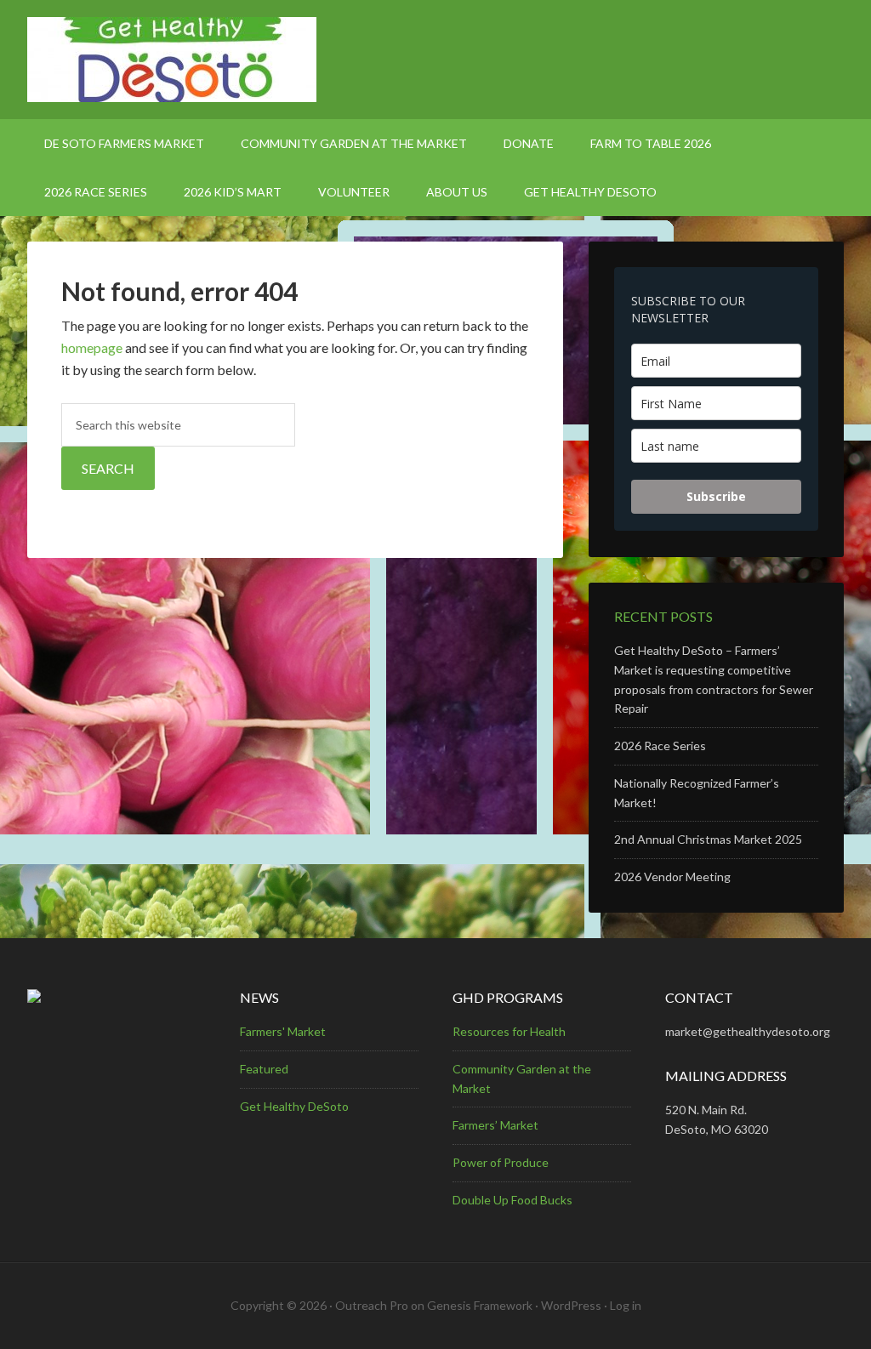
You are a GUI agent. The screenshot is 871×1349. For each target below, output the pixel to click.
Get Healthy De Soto (435, 59)
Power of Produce (501, 1162)
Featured (264, 1069)
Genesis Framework (479, 1305)
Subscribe (716, 496)
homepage (91, 347)
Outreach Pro (371, 1305)
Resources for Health (509, 1031)
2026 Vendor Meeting (672, 876)
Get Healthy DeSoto (294, 1106)
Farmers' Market (283, 1031)
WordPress (571, 1305)
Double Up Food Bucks (512, 1199)
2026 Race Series (660, 745)
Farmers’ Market (495, 1125)
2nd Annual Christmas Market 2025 (708, 839)
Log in (625, 1305)
